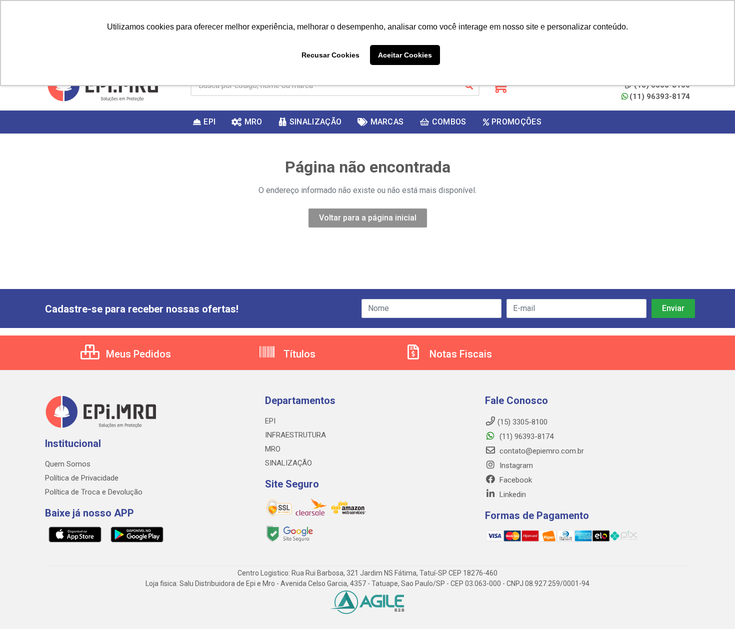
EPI (270, 421)
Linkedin (512, 494)
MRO (272, 449)
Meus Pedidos (137, 354)
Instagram (515, 465)
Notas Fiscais (459, 354)
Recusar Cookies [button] (331, 55)
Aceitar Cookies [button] (405, 55)
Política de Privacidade (81, 478)
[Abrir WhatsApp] (710, 603)
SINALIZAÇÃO (288, 463)
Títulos (298, 354)
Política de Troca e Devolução (93, 492)
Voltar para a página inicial (367, 217)
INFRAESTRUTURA (295, 435)
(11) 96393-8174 (660, 96)
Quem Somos (67, 464)
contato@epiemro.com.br (541, 451)
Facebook (515, 480)
